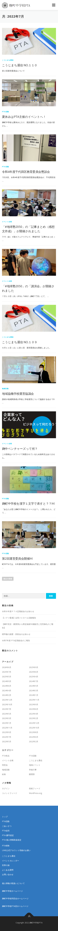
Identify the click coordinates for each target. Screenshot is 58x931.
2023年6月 (33, 709)
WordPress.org (35, 793)
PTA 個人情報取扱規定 (11, 840)
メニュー (53, 5)
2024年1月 (33, 695)
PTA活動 (5, 112)
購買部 (32, 774)
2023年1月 (6, 723)
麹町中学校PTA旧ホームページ (15, 906)
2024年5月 (33, 686)
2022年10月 (34, 727)
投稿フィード (34, 788)
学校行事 (33, 769)
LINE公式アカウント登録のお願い (16, 850)
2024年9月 (6, 681)
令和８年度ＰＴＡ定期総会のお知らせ (18, 611)
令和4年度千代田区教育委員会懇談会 (26, 172)
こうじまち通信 (7, 60)
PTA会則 (5, 830)
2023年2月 (33, 718)
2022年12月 (34, 723)
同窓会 (5, 765)
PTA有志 (5, 755)
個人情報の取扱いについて (13, 883)
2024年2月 (6, 695)
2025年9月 (33, 667)
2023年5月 (6, 713)
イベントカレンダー (10, 860)
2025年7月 (6, 672)
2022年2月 (33, 741)
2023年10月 (7, 704)
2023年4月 (33, 713)
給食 (4, 774)
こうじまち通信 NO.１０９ (19, 342)
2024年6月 (6, 686)
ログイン (6, 788)
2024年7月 (33, 681)
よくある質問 (7, 870)
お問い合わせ (7, 874)
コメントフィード (9, 793)
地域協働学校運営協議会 (18, 394)
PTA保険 (5, 845)
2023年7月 (6, 709)
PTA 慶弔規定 (8, 835)
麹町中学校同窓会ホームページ (15, 898)
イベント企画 (7, 222)
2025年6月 (33, 672)
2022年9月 (6, 732)
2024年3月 (33, 690)
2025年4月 (33, 676)
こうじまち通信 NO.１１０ (19, 65)
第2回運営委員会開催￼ (17, 558)
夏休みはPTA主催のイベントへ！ (24, 117)
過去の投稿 (7, 579)
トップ (5, 816)
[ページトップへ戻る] (29, 916)
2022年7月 (6, 737)
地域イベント (34, 765)
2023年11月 (34, 699)
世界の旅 (6, 865)
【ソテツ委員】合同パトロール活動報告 (19, 618)
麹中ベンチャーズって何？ (20, 449)
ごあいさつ (6, 826)
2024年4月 (6, 690)
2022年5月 (6, 741)
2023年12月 (7, 699)
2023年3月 (6, 718)
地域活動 (5, 388)
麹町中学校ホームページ (12, 891)
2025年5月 (6, 676)
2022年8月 (33, 732)
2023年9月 (33, 704)
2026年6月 (6, 667)
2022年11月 (7, 727)
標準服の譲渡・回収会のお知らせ (16, 634)
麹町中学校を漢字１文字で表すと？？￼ (28, 503)
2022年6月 (33, 737)
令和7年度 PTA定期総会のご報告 (16, 640)
